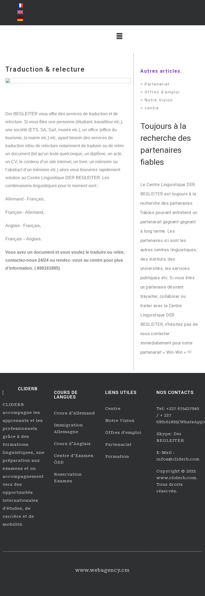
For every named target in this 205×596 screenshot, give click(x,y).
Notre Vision (120, 420)
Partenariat (118, 444)
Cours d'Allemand (74, 413)
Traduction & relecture (45, 69)
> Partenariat (155, 84)
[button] (119, 36)
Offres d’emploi (123, 432)
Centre (113, 408)
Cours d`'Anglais (72, 443)
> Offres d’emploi (160, 92)
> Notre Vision (156, 100)
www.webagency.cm (102, 570)
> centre (149, 108)
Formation (117, 456)
